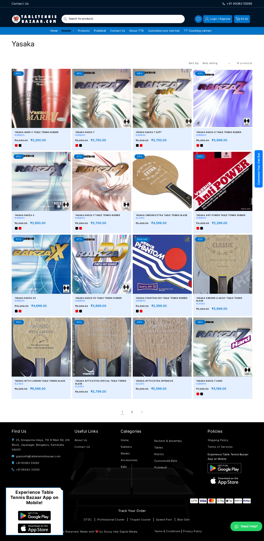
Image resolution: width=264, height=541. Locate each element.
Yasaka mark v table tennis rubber (37, 133)
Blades (125, 453)
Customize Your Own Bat (258, 169)
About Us (81, 440)
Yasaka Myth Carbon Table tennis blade (40, 382)
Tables (158, 447)
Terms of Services (220, 446)
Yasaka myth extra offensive (154, 382)
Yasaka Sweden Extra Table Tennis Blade (161, 216)
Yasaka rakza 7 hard (209, 382)
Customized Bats (165, 460)
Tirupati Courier (140, 519)
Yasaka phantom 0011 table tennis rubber (161, 299)
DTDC (88, 519)
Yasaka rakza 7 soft (149, 133)
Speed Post (164, 519)
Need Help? (249, 526)
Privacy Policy (192, 531)
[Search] (65, 19)
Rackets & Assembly (168, 441)
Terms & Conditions (167, 531)
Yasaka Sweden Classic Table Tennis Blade (219, 301)
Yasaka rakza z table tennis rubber (218, 133)
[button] (242, 19)
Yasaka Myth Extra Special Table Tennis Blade (100, 384)
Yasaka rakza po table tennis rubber (98, 299)
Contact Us (20, 3)
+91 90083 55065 (239, 3)
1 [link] (122, 412)
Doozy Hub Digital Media (120, 531)
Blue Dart (183, 519)
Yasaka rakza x (24, 216)
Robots (159, 454)
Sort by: (194, 63)
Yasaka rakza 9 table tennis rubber (97, 216)
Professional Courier (111, 519)
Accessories (129, 460)
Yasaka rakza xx (25, 299)
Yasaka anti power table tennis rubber (220, 216)
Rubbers (126, 446)
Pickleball (160, 467)
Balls (124, 466)
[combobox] (123, 19)
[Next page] (142, 412)
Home (125, 440)
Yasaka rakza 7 (84, 133)
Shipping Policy (218, 440)
